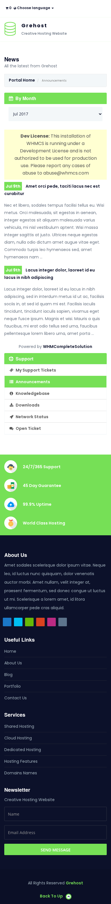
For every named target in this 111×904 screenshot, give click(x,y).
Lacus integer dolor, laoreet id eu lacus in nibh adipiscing (49, 273)
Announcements (32, 382)
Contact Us (15, 698)
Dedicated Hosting (22, 749)
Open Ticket (27, 428)
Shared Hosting (19, 726)
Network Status (31, 417)
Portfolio (12, 686)
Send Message (56, 850)
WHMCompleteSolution (67, 346)
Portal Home (22, 80)
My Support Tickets (35, 370)
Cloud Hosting (18, 738)
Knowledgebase (32, 393)
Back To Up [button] (51, 896)
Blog (8, 674)
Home (10, 651)
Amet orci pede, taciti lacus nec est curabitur (52, 189)
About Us (13, 663)
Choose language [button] (33, 7)
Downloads (27, 405)
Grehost (74, 883)
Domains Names (20, 773)
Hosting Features (21, 761)
